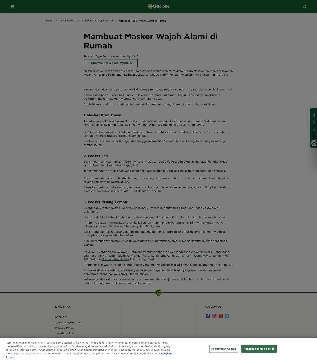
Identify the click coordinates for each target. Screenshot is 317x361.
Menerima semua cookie (259, 348)
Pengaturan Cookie (223, 348)
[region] (158, 349)
